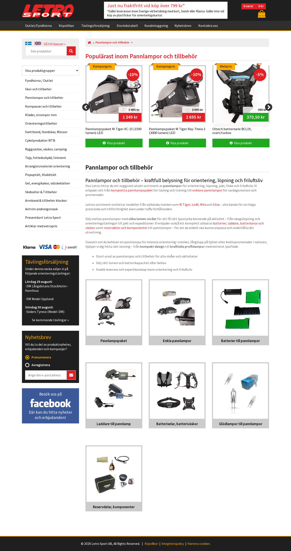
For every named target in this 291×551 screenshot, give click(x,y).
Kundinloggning (156, 25)
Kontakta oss (208, 25)
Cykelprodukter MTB (40, 140)
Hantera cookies (198, 544)
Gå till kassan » (54, 44)
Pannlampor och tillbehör (44, 97)
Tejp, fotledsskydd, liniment (45, 157)
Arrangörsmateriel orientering (47, 166)
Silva (216, 204)
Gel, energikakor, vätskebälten (47, 183)
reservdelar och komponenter (125, 228)
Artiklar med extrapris (41, 226)
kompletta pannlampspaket (132, 190)
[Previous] (85, 107)
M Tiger (184, 204)
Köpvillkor (66, 25)
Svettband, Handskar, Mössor (46, 132)
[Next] (268, 107)
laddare (233, 223)
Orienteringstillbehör (41, 123)
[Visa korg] (261, 14)
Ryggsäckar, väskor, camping (46, 149)
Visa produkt (115, 143)
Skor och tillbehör (38, 89)
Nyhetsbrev (182, 25)
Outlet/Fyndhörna (38, 25)
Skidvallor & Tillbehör (41, 192)
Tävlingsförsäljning (95, 25)
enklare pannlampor (207, 190)
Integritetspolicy (172, 544)
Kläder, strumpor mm (41, 115)
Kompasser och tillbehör (43, 106)
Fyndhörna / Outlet (39, 80)
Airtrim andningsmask (41, 209)
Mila (203, 204)
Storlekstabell (127, 25)
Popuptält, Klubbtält (40, 175)
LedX (195, 204)
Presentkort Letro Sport (43, 217)
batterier (219, 223)
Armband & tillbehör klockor (46, 200)
